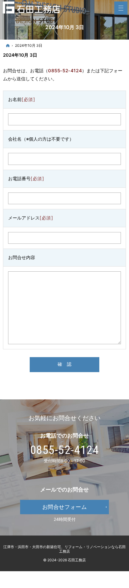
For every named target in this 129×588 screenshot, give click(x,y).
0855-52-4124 (65, 70)
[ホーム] (8, 45)
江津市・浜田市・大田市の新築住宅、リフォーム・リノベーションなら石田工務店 (64, 549)
